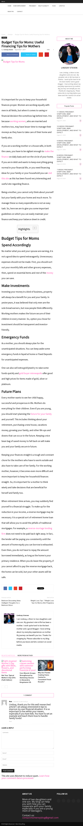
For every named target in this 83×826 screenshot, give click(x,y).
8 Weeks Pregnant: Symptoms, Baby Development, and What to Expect (69, 158)
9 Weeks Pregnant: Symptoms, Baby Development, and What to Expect (69, 144)
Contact (20, 11)
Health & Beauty (43, 6)
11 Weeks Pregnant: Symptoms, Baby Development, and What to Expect (69, 115)
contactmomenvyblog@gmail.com (40, 817)
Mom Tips (11, 11)
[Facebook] (65, 1)
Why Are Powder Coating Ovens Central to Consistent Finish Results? (44, 677)
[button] (78, 8)
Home (9, 6)
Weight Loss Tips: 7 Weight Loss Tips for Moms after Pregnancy (42, 602)
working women (18, 121)
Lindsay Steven (8, 49)
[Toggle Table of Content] (33, 228)
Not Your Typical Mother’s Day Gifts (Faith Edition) (9, 677)
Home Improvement (19, 6)
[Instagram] (69, 1)
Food (54, 6)
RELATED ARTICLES (8, 655)
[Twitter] (79, 1)
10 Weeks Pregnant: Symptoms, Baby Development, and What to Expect (69, 129)
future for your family (41, 413)
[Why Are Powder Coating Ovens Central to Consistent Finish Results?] (46, 665)
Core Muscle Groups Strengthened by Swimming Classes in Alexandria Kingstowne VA (27, 677)
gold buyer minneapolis (30, 373)
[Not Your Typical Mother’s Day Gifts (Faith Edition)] (9, 667)
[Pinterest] (76, 1)
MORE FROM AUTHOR (25, 655)
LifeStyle (62, 6)
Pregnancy (32, 6)
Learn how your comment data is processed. (25, 777)
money (49, 272)
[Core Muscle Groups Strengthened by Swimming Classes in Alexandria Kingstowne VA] (28, 665)
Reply (10, 721)
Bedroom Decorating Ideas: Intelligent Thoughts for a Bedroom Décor (11, 603)
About (3, 1)
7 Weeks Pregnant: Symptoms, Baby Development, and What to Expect (69, 173)
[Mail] (72, 1)
